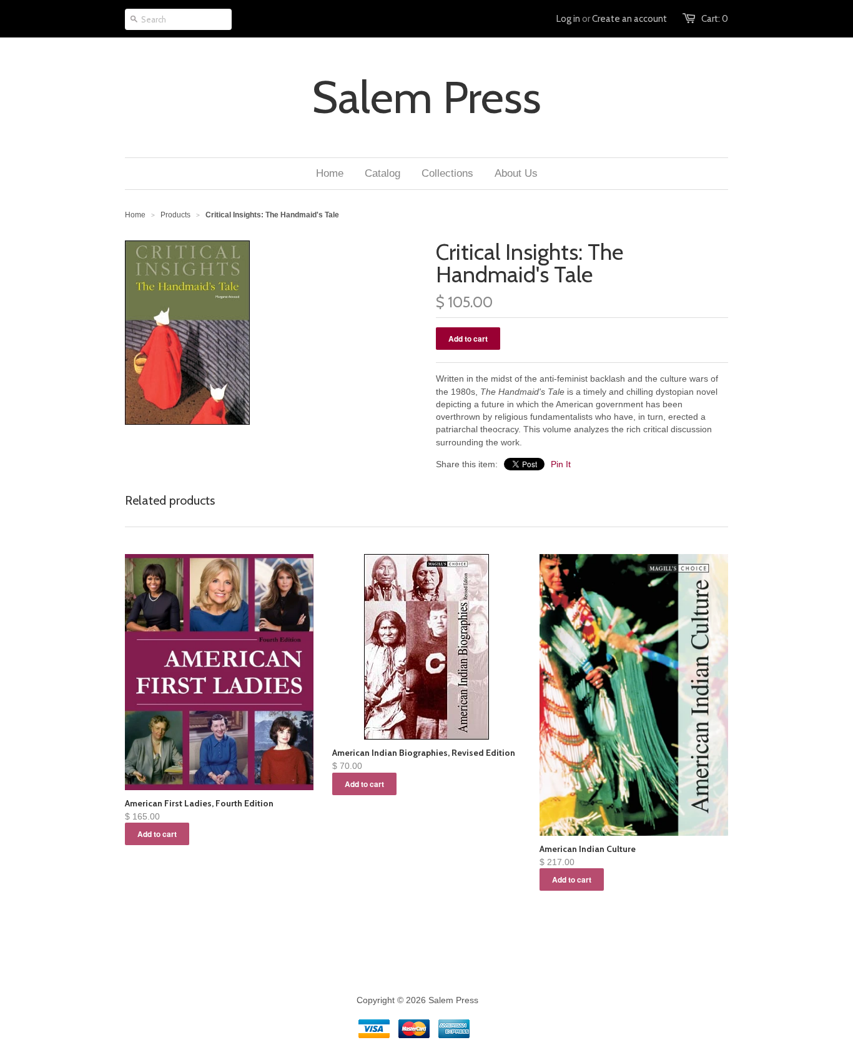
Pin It (561, 464)
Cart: (714, 18)
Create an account (629, 18)
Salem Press (426, 97)
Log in (568, 18)
